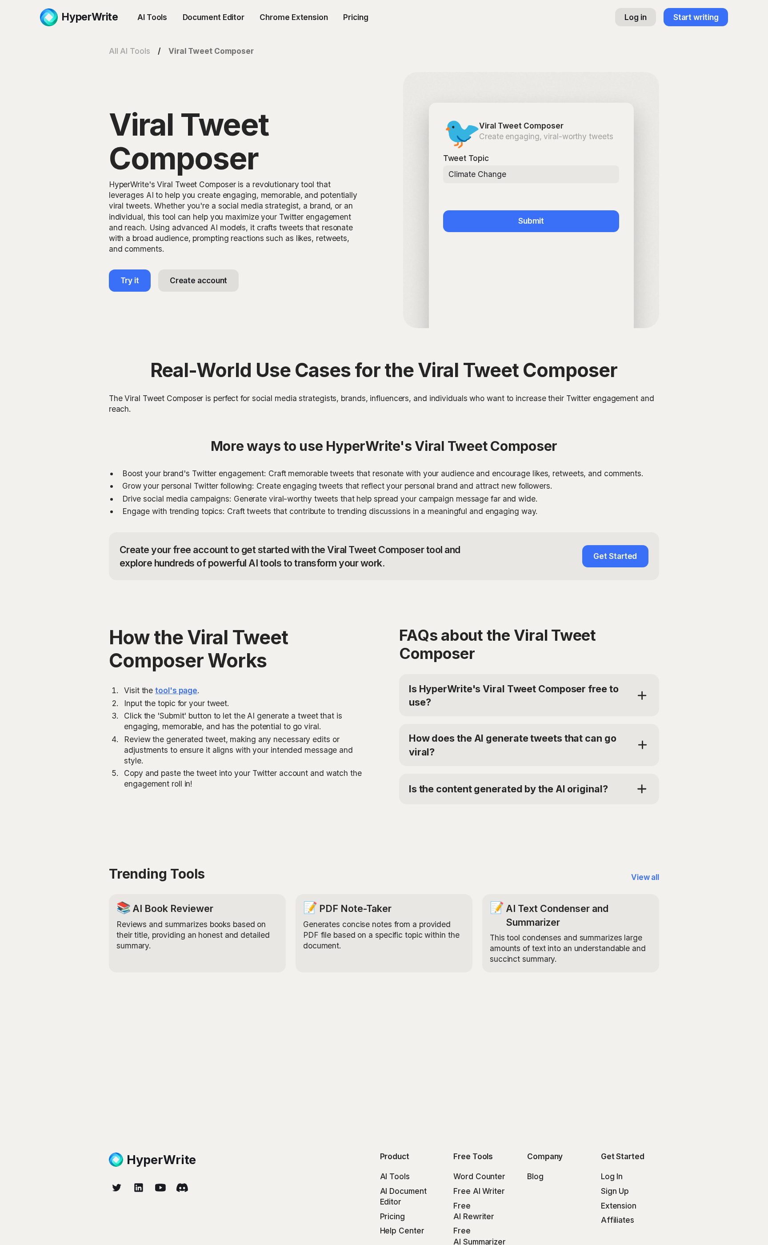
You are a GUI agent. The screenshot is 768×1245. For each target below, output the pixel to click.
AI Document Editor (403, 1196)
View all (645, 877)
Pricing (355, 17)
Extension (618, 1205)
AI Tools (152, 17)
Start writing (696, 17)
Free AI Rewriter (473, 1211)
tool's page (176, 690)
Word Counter (479, 1176)
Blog (535, 1176)
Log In (612, 1176)
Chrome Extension (294, 17)
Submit (531, 220)
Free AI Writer (479, 1191)
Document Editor (214, 17)
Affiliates (617, 1220)
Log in (635, 17)
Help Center (402, 1230)
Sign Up (615, 1191)
